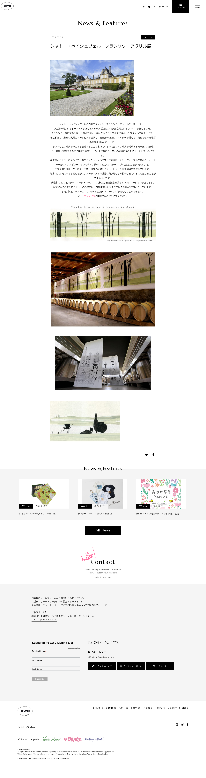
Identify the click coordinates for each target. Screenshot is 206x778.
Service (136, 707)
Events (148, 37)
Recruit (160, 707)
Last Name (37, 669)
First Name (37, 660)
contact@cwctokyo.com (44, 619)
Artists (123, 707)
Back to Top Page (28, 727)
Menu (197, 8)
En (167, 6)
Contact (181, 8)
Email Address (39, 651)
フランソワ (89, 196)
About (148, 707)
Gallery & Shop (178, 707)
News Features (104, 707)
